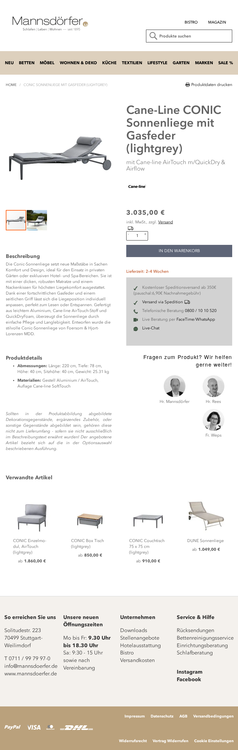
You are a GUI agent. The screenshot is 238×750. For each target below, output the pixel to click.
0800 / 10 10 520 (201, 310)
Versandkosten (137, 660)
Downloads (133, 630)
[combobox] (189, 36)
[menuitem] (191, 22)
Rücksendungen (195, 630)
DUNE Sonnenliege (205, 540)
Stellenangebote (139, 638)
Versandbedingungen (213, 716)
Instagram (190, 672)
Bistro (127, 652)
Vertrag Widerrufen (170, 740)
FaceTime (185, 319)
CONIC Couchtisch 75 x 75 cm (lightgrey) (147, 546)
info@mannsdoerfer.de (30, 666)
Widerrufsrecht (133, 740)
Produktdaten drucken (211, 84)
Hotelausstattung (140, 645)
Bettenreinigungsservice (205, 638)
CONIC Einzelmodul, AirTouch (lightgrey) (29, 546)
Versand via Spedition (162, 301)
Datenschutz (162, 716)
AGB (183, 716)
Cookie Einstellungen (214, 740)
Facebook (189, 679)
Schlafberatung (195, 652)
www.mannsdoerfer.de (30, 673)
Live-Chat (150, 328)
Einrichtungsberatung (202, 645)
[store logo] (49, 23)
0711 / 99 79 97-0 (29, 658)
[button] (37, 220)
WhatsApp (205, 319)
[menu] (187, 20)
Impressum (135, 716)
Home (11, 85)
